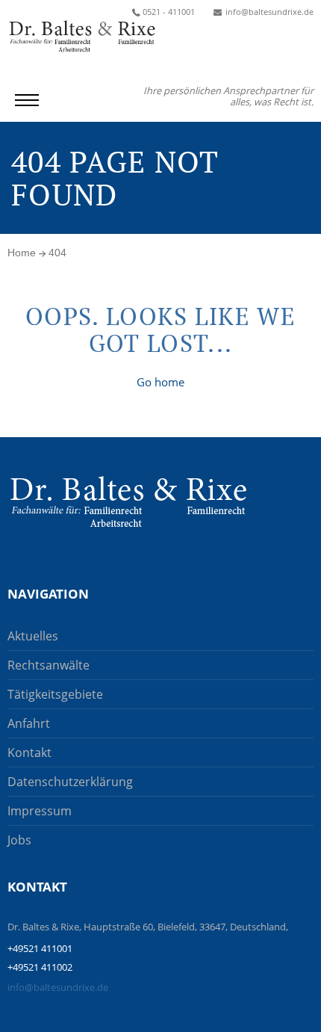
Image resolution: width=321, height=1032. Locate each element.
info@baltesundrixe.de (57, 987)
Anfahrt (28, 723)
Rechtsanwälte (48, 665)
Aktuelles (32, 636)
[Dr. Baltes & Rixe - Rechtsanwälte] (128, 501)
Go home (160, 381)
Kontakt (29, 752)
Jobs (19, 840)
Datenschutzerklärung (70, 781)
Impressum (39, 811)
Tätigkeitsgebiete (55, 694)
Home (21, 253)
